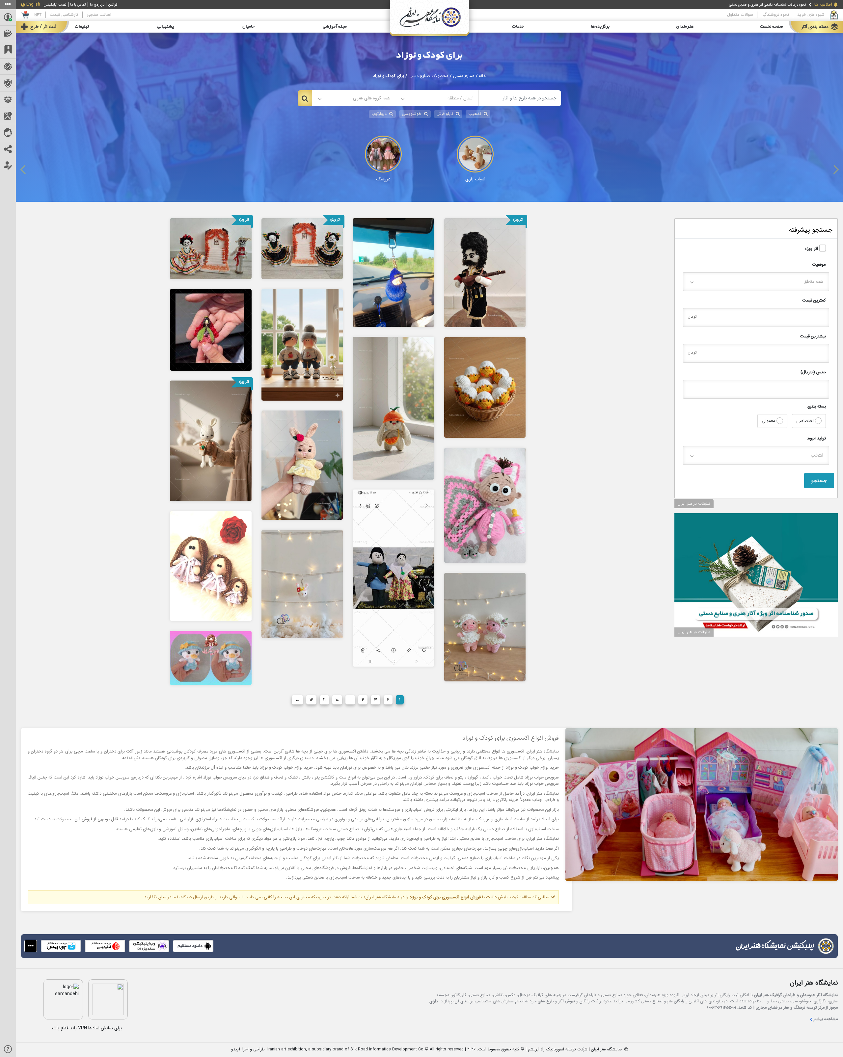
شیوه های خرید (811, 14)
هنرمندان (684, 26)
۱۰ (337, 699)
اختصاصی (805, 420)
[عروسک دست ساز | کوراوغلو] (485, 272)
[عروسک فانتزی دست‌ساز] (302, 344)
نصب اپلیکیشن (55, 5)
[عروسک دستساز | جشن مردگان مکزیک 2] (302, 248)
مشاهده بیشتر (825, 1019)
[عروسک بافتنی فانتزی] (211, 440)
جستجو (819, 480)
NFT (37, 14)
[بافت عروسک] (302, 583)
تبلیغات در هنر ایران (694, 503)
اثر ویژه (812, 248)
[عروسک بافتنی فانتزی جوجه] (485, 387)
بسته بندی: (816, 406)
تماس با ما (78, 5)
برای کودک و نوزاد (429, 55)
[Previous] (24, 169)
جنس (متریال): (813, 372)
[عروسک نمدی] (211, 565)
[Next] (835, 169)
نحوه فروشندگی (775, 14)
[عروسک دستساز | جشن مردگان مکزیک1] (211, 248)
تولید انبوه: (816, 438)
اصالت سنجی (99, 14)
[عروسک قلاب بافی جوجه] (211, 657)
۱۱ (324, 699)
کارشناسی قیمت (64, 14)
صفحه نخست (771, 26)
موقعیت (819, 264)
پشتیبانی (165, 26)
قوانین (113, 5)
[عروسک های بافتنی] (302, 464)
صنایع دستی (464, 76)
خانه (482, 76)
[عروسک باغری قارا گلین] (211, 329)
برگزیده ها (600, 26)
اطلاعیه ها (823, 4)
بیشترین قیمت (813, 336)
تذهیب (474, 114)
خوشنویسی (412, 114)
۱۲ (311, 699)
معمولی (769, 420)
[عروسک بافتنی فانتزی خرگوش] (393, 407)
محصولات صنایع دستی (428, 76)
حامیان (248, 26)
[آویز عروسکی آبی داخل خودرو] (393, 272)
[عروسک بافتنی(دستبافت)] (485, 505)
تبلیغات (82, 26)
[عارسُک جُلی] (393, 577)
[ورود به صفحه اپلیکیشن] (30, 946)
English (33, 4)
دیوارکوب (379, 114)
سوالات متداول (740, 14)
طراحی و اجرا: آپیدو (248, 1049)
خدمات (518, 26)
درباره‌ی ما (97, 5)
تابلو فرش (445, 114)
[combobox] (436, 98)
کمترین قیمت (814, 300)
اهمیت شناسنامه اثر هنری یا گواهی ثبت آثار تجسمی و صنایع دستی (757, 5)
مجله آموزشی (335, 26)
